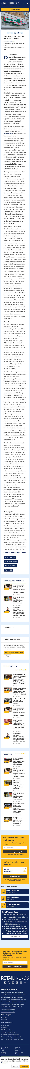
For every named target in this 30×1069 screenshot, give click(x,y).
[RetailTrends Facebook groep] (5, 983)
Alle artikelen (20, 670)
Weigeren (15, 1066)
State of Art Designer (11, 919)
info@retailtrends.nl (13, 1034)
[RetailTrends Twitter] (9, 983)
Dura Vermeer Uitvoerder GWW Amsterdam (16, 926)
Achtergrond (4, 1047)
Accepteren (24, 1066)
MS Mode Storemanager (12, 924)
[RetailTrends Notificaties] (25, 983)
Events (17, 1050)
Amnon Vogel (11, 41)
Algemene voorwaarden (8, 1012)
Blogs (2, 1049)
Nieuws (17, 1047)
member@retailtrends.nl (16, 1039)
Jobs (2, 1050)
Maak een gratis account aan (13, 652)
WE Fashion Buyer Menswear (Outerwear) (16, 915)
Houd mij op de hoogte (14, 852)
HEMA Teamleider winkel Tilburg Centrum (16, 917)
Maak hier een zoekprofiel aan (15, 552)
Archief (3, 1054)
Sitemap (17, 1054)
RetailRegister (8, 133)
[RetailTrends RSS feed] (17, 983)
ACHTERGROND (10, 557)
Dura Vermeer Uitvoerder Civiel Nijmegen (16, 929)
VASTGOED (8, 570)
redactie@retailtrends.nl (14, 1037)
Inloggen (7, 656)
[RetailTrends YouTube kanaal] (13, 983)
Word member (15, 9)
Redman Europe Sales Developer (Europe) (16, 922)
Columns (18, 1049)
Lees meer (4, 1063)
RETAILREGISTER (10, 566)
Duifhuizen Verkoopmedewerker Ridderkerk (16, 931)
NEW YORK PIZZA (11, 561)
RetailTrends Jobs (15, 936)
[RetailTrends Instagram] (21, 983)
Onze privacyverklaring (8, 1009)
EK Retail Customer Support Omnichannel (16, 933)
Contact (3, 1052)
